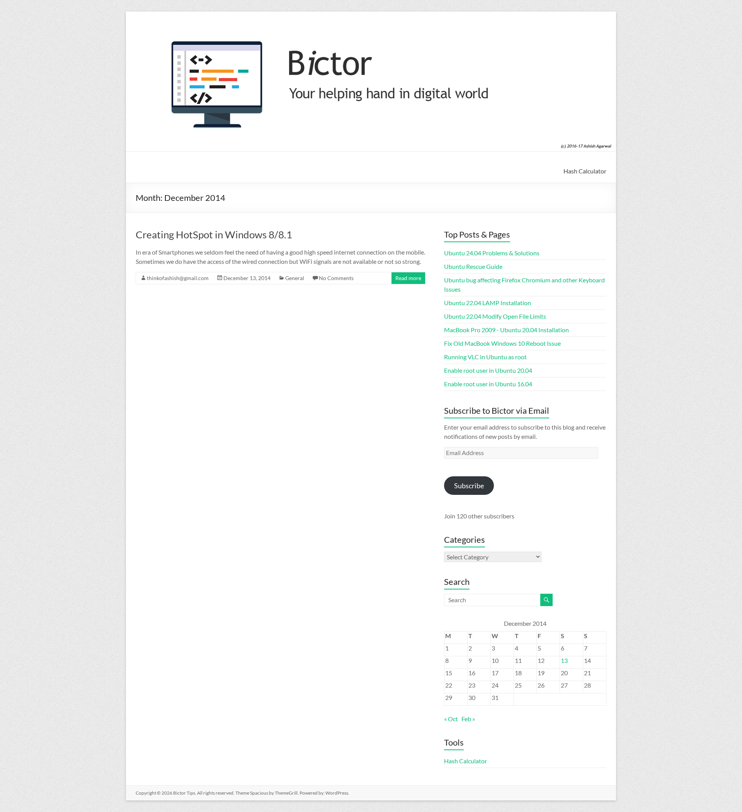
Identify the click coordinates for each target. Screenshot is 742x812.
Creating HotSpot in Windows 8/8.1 (214, 234)
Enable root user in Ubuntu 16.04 (488, 383)
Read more (408, 278)
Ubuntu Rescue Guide (473, 266)
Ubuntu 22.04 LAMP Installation (487, 302)
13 (564, 660)
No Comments (336, 278)
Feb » (468, 718)
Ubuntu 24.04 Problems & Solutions (491, 253)
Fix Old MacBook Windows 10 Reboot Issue (502, 343)
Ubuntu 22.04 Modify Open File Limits (495, 316)
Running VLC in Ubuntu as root (485, 356)
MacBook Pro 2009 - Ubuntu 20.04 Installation (506, 329)
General (294, 278)
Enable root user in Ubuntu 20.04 (488, 370)
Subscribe (469, 485)
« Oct (451, 718)
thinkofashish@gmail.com (178, 278)
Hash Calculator (584, 171)
